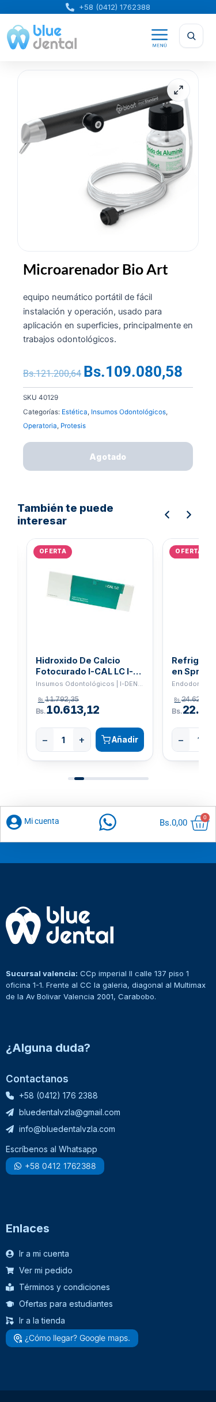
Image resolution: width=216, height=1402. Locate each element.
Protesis (73, 426)
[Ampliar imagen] (178, 90)
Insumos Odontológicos (128, 412)
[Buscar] (191, 36)
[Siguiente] (189, 514)
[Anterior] (167, 514)
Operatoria (40, 426)
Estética (75, 412)
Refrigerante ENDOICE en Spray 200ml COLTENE (84, 666)
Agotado (107, 457)
